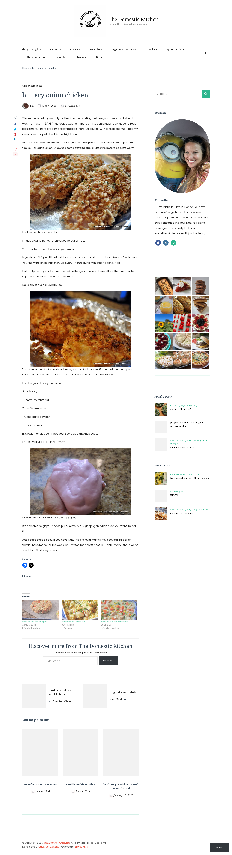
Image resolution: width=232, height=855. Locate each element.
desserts (55, 49)
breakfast (61, 57)
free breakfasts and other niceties (189, 477)
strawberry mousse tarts (40, 784)
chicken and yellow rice (74, 622)
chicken (152, 49)
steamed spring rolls (182, 446)
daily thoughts (31, 49)
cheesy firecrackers (181, 512)
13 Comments (73, 105)
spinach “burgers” (180, 408)
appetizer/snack (176, 49)
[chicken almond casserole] (119, 610)
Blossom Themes (49, 846)
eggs (197, 475)
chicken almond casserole (114, 622)
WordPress (81, 846)
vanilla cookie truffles (80, 784)
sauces (204, 510)
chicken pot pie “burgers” (35, 622)
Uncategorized (36, 57)
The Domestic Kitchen (133, 19)
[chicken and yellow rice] (80, 610)
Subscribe (109, 660)
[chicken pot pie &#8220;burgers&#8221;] (40, 610)
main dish (95, 49)
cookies (75, 49)
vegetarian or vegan (124, 49)
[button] (164, 286)
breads (81, 57)
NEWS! (174, 495)
